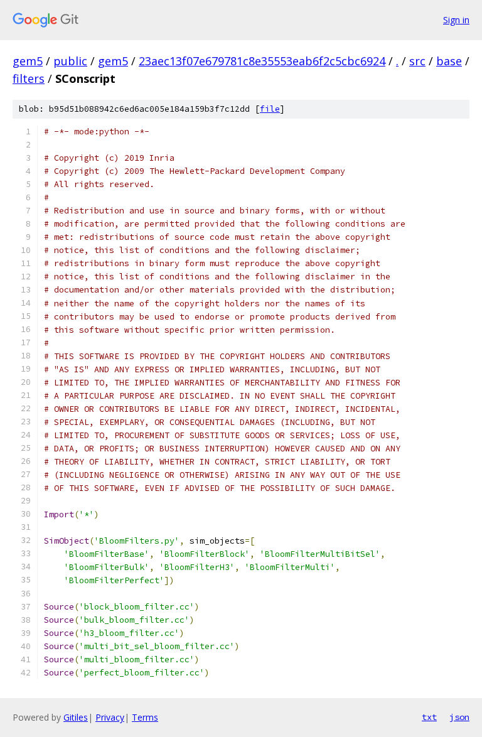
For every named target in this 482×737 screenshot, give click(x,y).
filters (29, 78)
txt (429, 717)
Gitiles (75, 717)
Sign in (456, 20)
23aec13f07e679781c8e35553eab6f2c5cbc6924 (262, 60)
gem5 (28, 60)
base (449, 60)
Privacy (109, 717)
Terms (145, 717)
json (459, 717)
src (417, 60)
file (270, 109)
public (70, 60)
